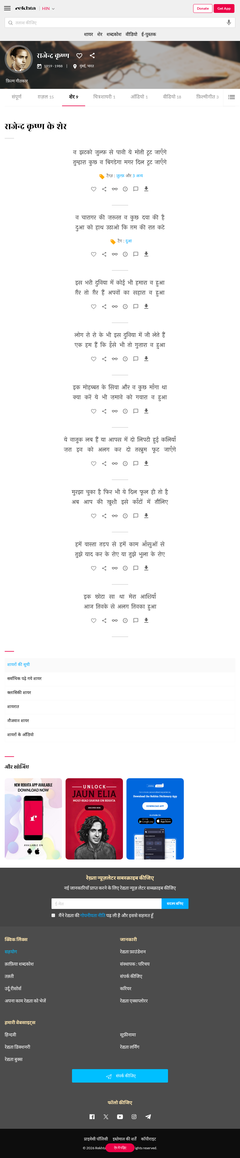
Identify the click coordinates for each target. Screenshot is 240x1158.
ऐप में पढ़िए (120, 1147)
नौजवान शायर (18, 721)
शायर (88, 34)
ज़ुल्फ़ (120, 176)
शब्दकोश (114, 34)
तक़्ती (9, 976)
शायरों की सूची (18, 665)
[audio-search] (229, 22)
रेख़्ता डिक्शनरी (17, 1047)
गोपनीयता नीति (92, 915)
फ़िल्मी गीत (207, 97)
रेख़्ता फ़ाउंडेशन (133, 951)
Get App (224, 8)
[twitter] (106, 1116)
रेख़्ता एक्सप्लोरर (134, 1000)
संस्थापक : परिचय (135, 964)
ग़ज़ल (46, 97)
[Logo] (25, 9)
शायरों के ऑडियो (20, 735)
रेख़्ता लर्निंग (129, 1047)
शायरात (13, 707)
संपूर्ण (16, 97)
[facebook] (92, 1116)
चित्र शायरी (104, 97)
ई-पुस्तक (148, 34)
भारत (90, 66)
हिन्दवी (10, 1034)
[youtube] (120, 1116)
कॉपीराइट (148, 1138)
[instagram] (134, 1116)
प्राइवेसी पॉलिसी (96, 1138)
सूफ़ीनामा (128, 1034)
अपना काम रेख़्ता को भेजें (25, 1000)
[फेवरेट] (79, 55)
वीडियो (172, 97)
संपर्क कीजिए (131, 976)
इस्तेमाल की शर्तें (124, 1138)
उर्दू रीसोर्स (13, 988)
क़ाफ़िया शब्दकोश (19, 964)
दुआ (129, 241)
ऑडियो (139, 97)
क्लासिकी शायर (19, 693)
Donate (203, 8)
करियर (125, 988)
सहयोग (11, 951)
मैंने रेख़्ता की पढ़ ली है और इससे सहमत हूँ (106, 915)
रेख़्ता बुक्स (14, 1059)
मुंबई (82, 66)
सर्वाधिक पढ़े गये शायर (24, 679)
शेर (73, 97)
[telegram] (148, 1116)
